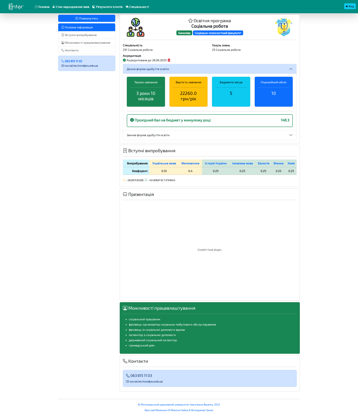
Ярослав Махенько (156, 410)
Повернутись (88, 18)
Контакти (71, 50)
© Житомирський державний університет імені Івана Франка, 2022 (179, 404)
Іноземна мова (242, 163)
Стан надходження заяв (72, 6)
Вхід (351, 6)
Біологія (263, 163)
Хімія (291, 163)
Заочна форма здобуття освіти (148, 135)
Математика (190, 163)
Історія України (216, 163)
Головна (43, 6)
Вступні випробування (80, 35)
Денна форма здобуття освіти (148, 69)
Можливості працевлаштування (87, 42)
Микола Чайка (179, 410)
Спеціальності (138, 6)
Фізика (278, 163)
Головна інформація (78, 27)
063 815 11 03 (73, 61)
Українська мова (164, 163)
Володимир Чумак (202, 410)
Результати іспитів (109, 6)
